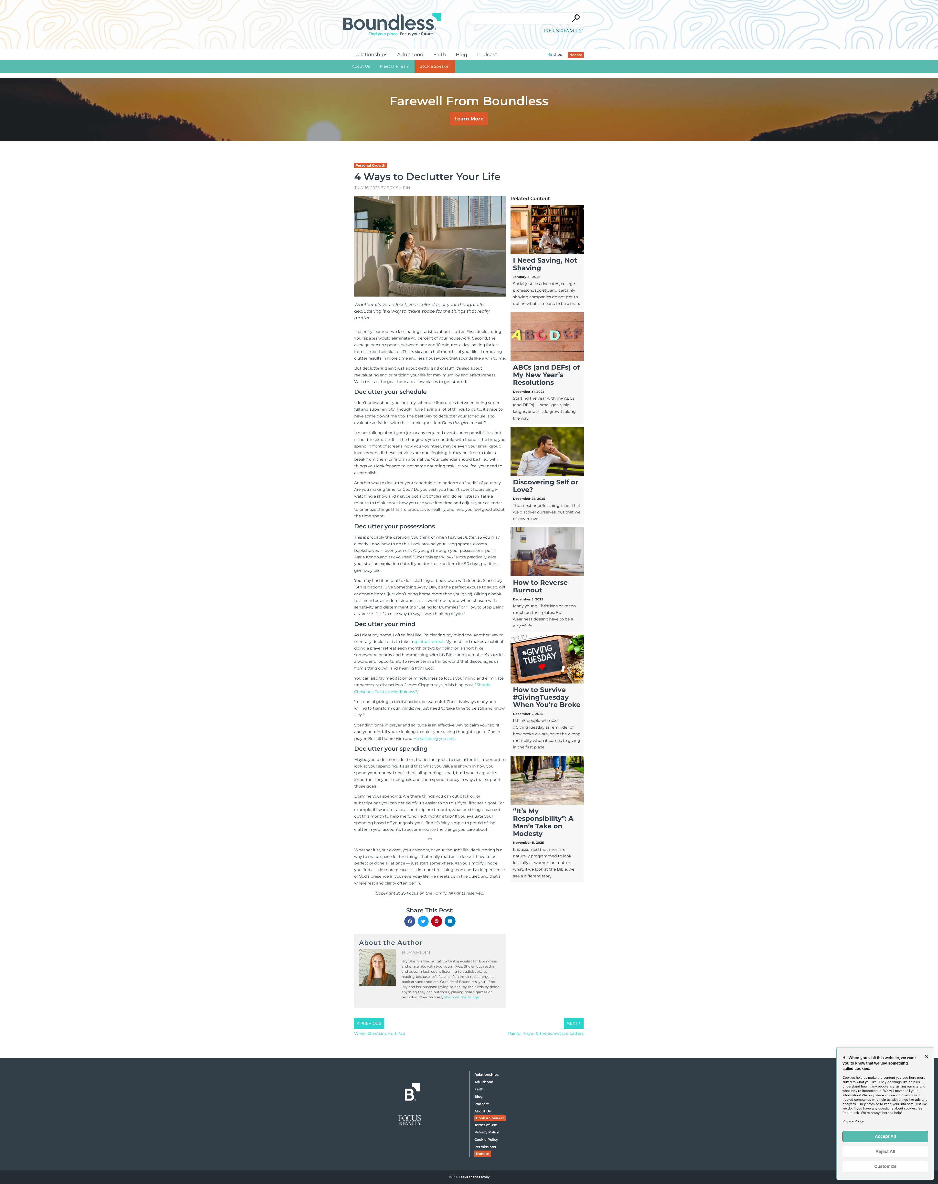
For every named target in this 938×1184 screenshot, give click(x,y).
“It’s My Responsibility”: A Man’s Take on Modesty (543, 822)
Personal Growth (370, 165)
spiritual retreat (429, 641)
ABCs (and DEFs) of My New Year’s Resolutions (546, 374)
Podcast (487, 54)
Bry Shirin (398, 187)
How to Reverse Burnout (540, 586)
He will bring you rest (434, 738)
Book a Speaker (434, 66)
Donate (482, 1154)
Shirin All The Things (461, 997)
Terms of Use (485, 1125)
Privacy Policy (486, 1132)
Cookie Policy (486, 1139)
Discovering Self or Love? (545, 486)
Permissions (485, 1147)
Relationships (370, 54)
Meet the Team (395, 66)
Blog (461, 54)
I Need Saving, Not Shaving (545, 264)
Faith (439, 54)
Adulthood (410, 54)
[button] (409, 921)
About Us (361, 66)
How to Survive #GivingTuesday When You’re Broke (546, 697)
